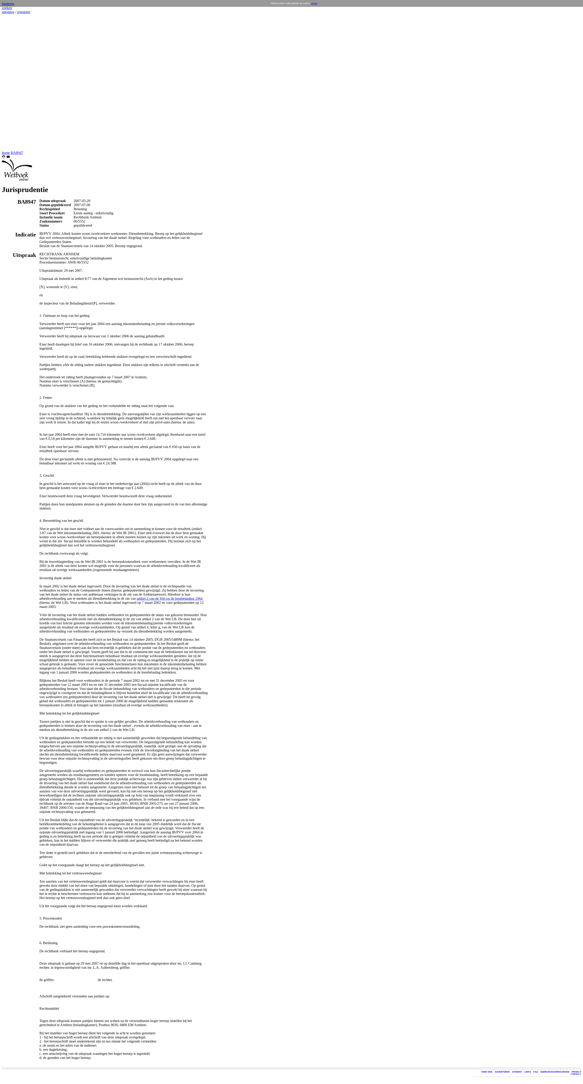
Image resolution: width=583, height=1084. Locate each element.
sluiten (314, 3)
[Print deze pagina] (3, 157)
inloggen (8, 12)
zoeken (7, 8)
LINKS (527, 1072)
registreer (23, 12)
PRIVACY (576, 1072)
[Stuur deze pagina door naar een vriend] (8, 157)
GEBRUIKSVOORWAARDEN (554, 1072)
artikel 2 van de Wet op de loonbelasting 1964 (170, 598)
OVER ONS (486, 1072)
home (6, 153)
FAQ (535, 1072)
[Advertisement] (15, 82)
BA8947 (17, 153)
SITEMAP (517, 1072)
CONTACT (576, 1074)
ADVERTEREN (502, 1072)
